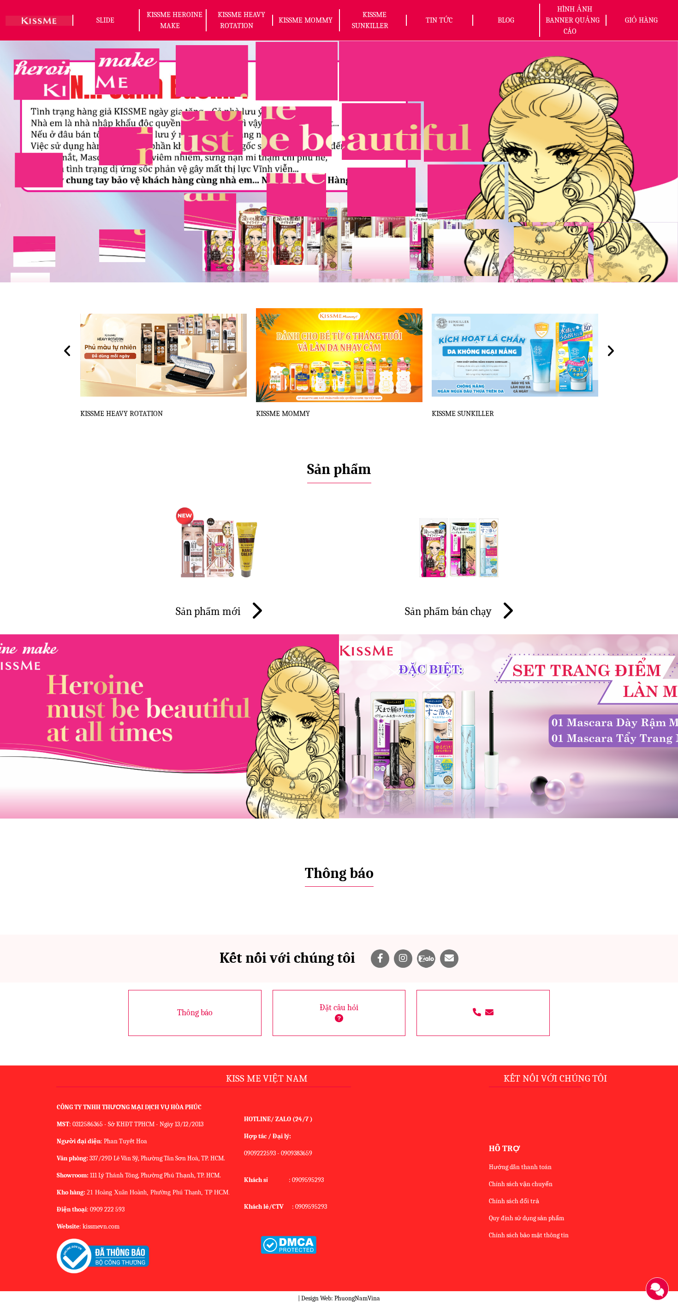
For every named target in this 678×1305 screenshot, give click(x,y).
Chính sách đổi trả (514, 1201)
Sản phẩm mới (209, 611)
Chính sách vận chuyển (521, 1184)
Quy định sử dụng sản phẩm (526, 1218)
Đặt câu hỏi (339, 1007)
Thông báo (195, 1013)
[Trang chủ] (39, 20)
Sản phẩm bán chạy (449, 611)
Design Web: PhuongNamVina (340, 1298)
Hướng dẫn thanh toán (520, 1167)
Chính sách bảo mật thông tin (529, 1235)
